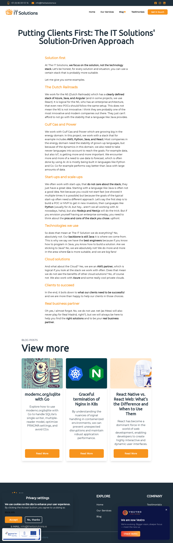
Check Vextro (130, 533)
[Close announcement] (166, 510)
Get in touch (157, 12)
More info (10, 512)
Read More (42, 453)
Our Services (107, 12)
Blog (99, 516)
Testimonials (137, 12)
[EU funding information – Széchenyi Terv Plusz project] (21, 534)
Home (92, 12)
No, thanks (33, 519)
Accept (13, 519)
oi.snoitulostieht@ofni (46, 3)
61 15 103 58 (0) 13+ (19, 3)
